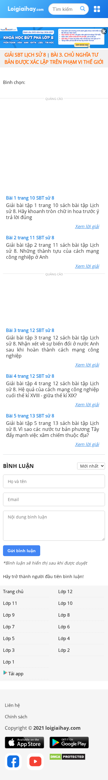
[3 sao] (44, 81)
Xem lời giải (87, 226)
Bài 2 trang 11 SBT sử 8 (30, 237)
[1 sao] (30, 81)
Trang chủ (13, 591)
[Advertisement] (54, 148)
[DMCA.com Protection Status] (67, 761)
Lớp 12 (65, 591)
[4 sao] (51, 81)
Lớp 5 (9, 638)
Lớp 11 (10, 603)
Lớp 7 (9, 627)
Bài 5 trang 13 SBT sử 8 (30, 416)
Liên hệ (12, 705)
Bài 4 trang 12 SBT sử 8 (30, 376)
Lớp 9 (9, 615)
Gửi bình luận (22, 550)
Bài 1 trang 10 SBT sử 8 (30, 198)
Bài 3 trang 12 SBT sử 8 (30, 330)
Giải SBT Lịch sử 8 (25, 54)
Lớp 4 (64, 638)
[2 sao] (37, 81)
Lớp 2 (64, 650)
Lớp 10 (65, 603)
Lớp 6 (64, 627)
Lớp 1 (9, 662)
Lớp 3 (9, 650)
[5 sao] (58, 81)
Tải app (15, 673)
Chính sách (16, 716)
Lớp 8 (64, 615)
